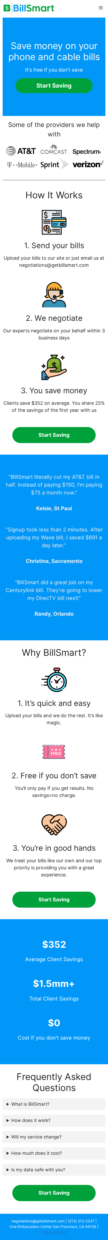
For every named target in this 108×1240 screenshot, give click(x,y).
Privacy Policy (54, 1232)
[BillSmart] (29, 8)
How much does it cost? (36, 1153)
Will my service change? (36, 1137)
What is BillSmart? (30, 1104)
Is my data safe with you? (38, 1169)
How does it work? (31, 1120)
